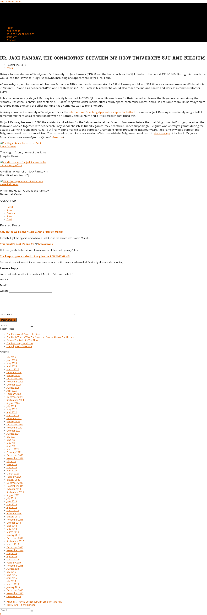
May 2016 (11, 553)
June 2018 (11, 525)
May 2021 (11, 442)
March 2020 (12, 473)
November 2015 (14, 565)
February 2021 (14, 452)
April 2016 (11, 556)
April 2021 (11, 446)
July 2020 (11, 461)
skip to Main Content (11, 1)
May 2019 (11, 504)
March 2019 (12, 510)
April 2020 (11, 470)
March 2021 (12, 449)
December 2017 (14, 538)
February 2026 (14, 372)
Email (4, 285)
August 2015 (13, 568)
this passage (162, 133)
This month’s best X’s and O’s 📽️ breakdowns (26, 243)
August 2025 (13, 387)
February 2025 (14, 393)
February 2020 (14, 476)
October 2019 (13, 488)
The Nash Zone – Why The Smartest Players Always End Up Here (40, 337)
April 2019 (11, 507)
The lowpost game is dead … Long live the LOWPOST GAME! (35, 256)
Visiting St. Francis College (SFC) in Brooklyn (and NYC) (34, 601)
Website (4, 290)
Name (4, 279)
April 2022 (11, 412)
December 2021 (14, 424)
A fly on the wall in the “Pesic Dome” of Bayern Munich (31, 231)
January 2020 (13, 479)
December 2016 (14, 547)
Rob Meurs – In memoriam (20, 604)
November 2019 (14, 485)
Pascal (9, 67)
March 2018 (12, 531)
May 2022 (11, 409)
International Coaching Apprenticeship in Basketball (101, 112)
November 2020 (14, 458)
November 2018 (14, 519)
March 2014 (12, 584)
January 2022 (13, 421)
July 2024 (11, 406)
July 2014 (11, 581)
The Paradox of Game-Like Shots (23, 334)
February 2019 (14, 513)
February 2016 (14, 562)
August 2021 (13, 433)
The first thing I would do (19, 343)
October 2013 (13, 596)
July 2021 (11, 436)
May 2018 (11, 528)
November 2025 (14, 381)
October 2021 (13, 430)
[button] (9, 206)
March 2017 (12, 544)
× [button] (0, 613)
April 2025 (11, 390)
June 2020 (11, 464)
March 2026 (12, 369)
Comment (6, 314)
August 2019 (13, 495)
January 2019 (13, 516)
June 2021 (11, 439)
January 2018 (13, 535)
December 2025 (14, 378)
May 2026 (11, 363)
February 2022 (14, 418)
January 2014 (13, 587)
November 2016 (14, 550)
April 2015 (11, 577)
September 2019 (15, 492)
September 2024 (15, 399)
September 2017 (15, 541)
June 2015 (11, 574)
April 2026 (11, 366)
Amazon (57, 137)
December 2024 (14, 396)
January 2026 (13, 375)
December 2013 (14, 590)
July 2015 (11, 571)
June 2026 (11, 360)
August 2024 (13, 403)
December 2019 (14, 482)
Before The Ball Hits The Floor (22, 340)
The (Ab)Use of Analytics (19, 346)
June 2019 (11, 501)
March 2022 (12, 415)
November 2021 (14, 427)
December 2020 (14, 455)
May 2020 (11, 467)
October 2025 (13, 384)
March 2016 (12, 559)
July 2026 (11, 357)
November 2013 (14, 593)
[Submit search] (32, 610)
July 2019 (11, 498)
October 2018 (13, 522)
